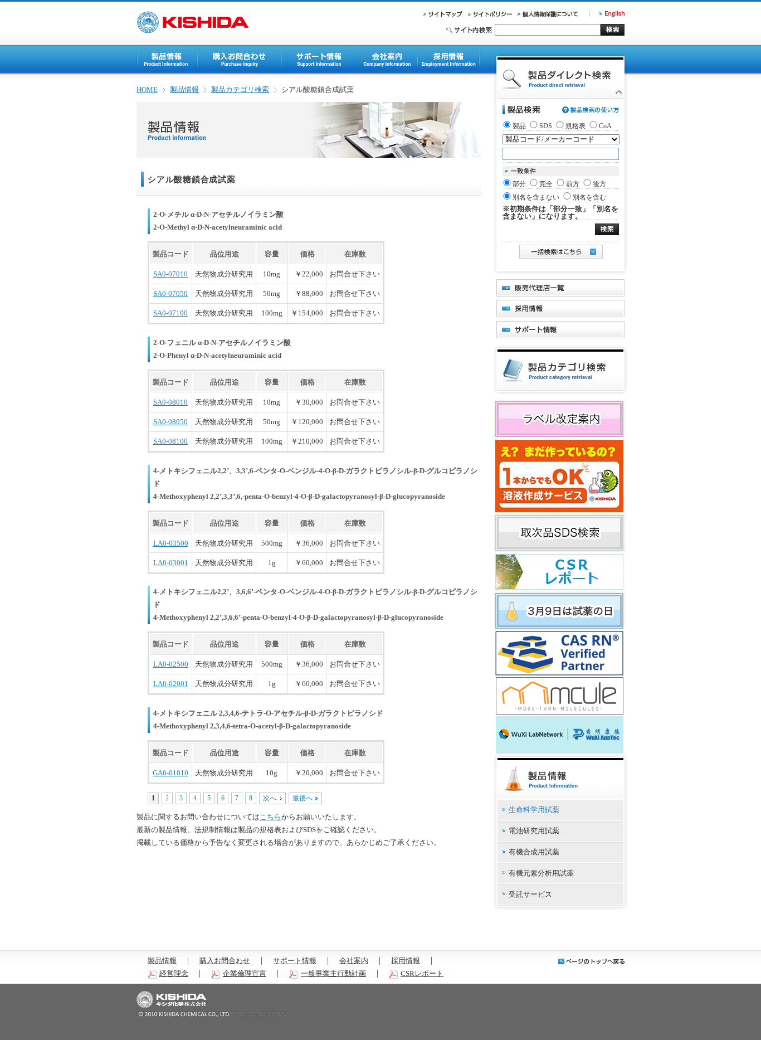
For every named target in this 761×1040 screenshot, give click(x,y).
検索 (613, 30)
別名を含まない (536, 197)
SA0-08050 (170, 422)
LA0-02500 (170, 664)
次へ (269, 798)
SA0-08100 (170, 441)
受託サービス (530, 894)
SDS (545, 126)
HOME (147, 90)
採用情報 (405, 961)
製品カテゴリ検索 (240, 90)
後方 (599, 184)
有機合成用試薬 (534, 852)
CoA (605, 126)
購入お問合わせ (224, 961)
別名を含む (589, 197)
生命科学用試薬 (534, 810)
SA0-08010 (170, 402)
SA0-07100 (170, 313)
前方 (572, 184)
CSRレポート (422, 974)
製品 (519, 126)
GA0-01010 (170, 773)
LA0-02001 (170, 684)
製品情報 (184, 90)
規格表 (575, 126)
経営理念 (173, 974)
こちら (270, 817)
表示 (607, 229)
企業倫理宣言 (244, 974)
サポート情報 (294, 961)
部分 (519, 184)
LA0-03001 (170, 563)
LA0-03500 (170, 543)
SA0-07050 (170, 294)
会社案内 (353, 961)
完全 (546, 184)
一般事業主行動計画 (333, 974)
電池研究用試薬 (534, 831)
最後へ (302, 798)
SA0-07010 (170, 274)
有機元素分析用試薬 (541, 873)
